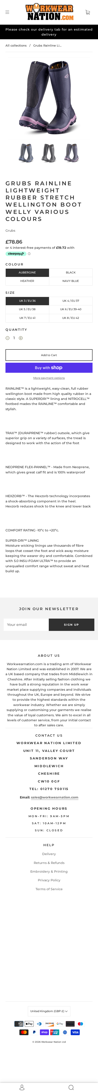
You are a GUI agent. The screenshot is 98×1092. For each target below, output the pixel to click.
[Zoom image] (49, 99)
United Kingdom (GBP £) (47, 1011)
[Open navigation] (10, 12)
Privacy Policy (49, 880)
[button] (16, 99)
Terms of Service (49, 889)
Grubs (10, 230)
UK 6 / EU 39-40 (70, 309)
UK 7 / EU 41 (27, 318)
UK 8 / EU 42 (70, 318)
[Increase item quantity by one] (21, 339)
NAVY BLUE (70, 281)
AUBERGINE (27, 272)
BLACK (71, 272)
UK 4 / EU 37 (70, 300)
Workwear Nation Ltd (53, 1041)
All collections (16, 45)
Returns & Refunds (49, 863)
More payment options (49, 378)
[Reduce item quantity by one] (8, 339)
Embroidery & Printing (49, 871)
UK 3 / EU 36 (27, 300)
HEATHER (27, 281)
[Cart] (88, 12)
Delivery (49, 854)
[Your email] (26, 625)
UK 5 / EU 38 (27, 309)
